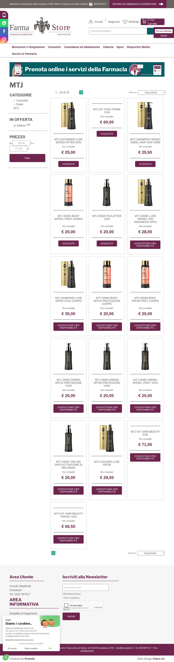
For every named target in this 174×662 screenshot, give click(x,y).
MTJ (16, 108)
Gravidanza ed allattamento (82, 46)
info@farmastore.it (124, 648)
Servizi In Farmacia (24, 53)
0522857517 (145, 648)
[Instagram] (4, 39)
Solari (18, 104)
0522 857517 (100, 4)
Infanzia (108, 46)
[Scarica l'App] (4, 15)
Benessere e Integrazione (28, 46)
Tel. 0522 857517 (20, 594)
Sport (120, 46)
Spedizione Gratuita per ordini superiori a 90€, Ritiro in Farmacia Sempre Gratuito (49, 4)
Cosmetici (54, 46)
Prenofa (30, 658)
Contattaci (16, 590)
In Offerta (22, 125)
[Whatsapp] (4, 23)
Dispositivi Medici (138, 46)
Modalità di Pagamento (23, 613)
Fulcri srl (158, 658)
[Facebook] (4, 31)
